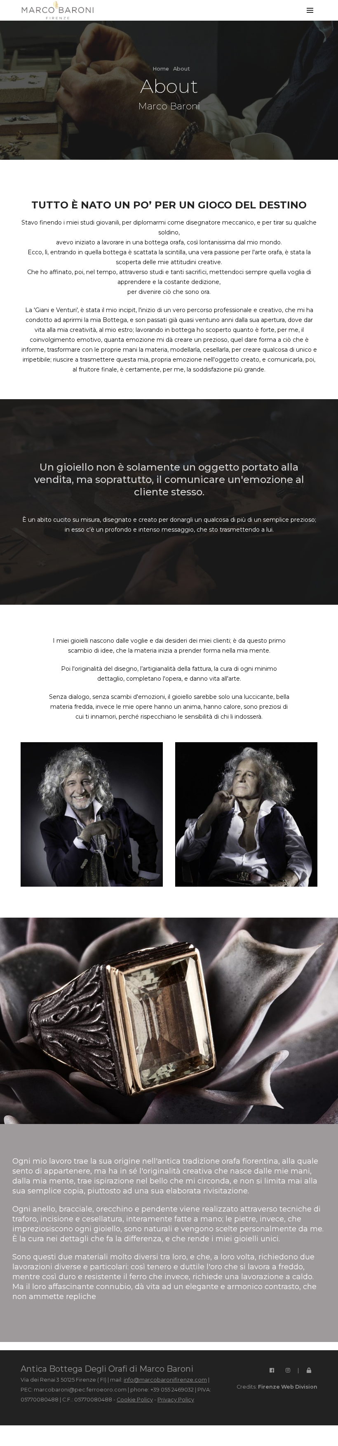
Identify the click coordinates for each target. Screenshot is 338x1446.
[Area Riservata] (309, 1369)
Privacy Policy (175, 1399)
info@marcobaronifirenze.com (165, 1380)
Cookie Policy (135, 1399)
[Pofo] (58, 10)
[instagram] (288, 1369)
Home (161, 69)
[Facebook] (271, 1369)
